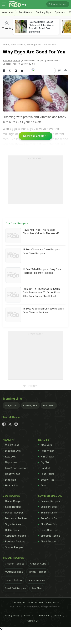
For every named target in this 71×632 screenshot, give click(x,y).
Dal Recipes (12, 530)
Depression (11, 462)
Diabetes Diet (13, 450)
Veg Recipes (11, 495)
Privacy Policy (12, 615)
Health (8, 439)
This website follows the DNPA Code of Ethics (35, 602)
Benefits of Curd (50, 518)
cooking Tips (43, 12)
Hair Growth (47, 456)
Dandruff (45, 468)
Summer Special (50, 495)
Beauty (43, 439)
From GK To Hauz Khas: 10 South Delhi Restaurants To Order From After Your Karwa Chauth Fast (41, 292)
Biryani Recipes (37, 571)
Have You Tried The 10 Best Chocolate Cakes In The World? (41, 231)
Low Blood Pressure (16, 468)
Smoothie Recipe (50, 535)
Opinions (60, 12)
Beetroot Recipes (15, 541)
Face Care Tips (49, 530)
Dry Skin (45, 462)
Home (6, 44)
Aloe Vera (46, 444)
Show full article (34, 136)
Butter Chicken (13, 580)
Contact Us (33, 620)
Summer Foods (49, 506)
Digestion (10, 479)
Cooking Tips (30, 405)
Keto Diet (10, 456)
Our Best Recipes (17, 223)
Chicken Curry (38, 563)
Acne (44, 485)
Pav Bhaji (37, 588)
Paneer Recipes (14, 512)
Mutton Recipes (14, 571)
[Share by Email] (59, 71)
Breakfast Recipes (15, 588)
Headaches (11, 485)
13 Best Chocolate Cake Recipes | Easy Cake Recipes (42, 251)
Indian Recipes (13, 557)
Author (57, 615)
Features (8, 12)
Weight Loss (11, 405)
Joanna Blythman (11, 60)
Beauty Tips (47, 479)
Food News (25, 12)
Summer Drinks (49, 512)
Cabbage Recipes (15, 535)
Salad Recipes (13, 506)
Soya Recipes (13, 524)
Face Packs (47, 473)
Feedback (44, 615)
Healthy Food (12, 473)
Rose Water (47, 450)
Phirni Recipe (48, 541)
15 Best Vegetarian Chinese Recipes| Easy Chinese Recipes (44, 310)
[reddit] (22, 71)
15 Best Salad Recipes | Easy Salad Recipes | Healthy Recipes (42, 271)
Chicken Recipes (14, 563)
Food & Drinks (18, 44)
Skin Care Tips (49, 524)
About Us (29, 615)
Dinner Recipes (14, 501)
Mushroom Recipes (16, 518)
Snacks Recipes (14, 547)
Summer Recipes (50, 501)
